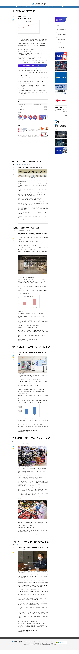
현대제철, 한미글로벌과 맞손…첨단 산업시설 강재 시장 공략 (61, 37)
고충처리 (65, 637)
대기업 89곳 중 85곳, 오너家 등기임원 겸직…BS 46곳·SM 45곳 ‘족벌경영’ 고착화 (43, 122)
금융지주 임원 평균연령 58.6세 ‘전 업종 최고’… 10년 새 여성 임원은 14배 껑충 (22, 133)
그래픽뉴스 (53, 6)
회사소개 (13, 637)
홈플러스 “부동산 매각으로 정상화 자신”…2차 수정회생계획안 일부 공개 (61, 34)
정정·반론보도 (58, 637)
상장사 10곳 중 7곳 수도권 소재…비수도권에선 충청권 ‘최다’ (32, 121)
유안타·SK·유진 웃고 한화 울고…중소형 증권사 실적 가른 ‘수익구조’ (61, 49)
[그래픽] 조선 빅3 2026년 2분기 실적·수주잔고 (61, 44)
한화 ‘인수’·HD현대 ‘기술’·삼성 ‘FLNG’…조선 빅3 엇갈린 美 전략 (61, 26)
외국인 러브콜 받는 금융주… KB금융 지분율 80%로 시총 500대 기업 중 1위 (34, 127)
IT (34, 6)
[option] (61, 66)
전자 (30, 6)
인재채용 (20, 637)
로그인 (66, 0)
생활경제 (47, 6)
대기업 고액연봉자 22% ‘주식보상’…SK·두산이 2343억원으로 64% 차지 (22, 122)
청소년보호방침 (43, 637)
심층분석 (20, 6)
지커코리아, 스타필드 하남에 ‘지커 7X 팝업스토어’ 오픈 (61, 47)
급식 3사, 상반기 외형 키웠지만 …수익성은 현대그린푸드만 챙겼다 (61, 39)
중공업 (42, 6)
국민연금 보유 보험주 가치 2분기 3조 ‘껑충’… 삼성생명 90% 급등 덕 (33, 133)
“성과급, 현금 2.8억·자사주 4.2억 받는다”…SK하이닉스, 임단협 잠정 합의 (61, 42)
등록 (45, 107)
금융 (38, 6)
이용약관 (26, 637)
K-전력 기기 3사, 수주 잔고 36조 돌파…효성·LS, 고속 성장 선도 (61, 29)
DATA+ (58, 6)
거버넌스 (26, 6)
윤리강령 (50, 637)
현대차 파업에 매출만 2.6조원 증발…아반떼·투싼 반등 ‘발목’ (61, 31)
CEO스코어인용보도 (58, 107)
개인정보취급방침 (34, 637)
